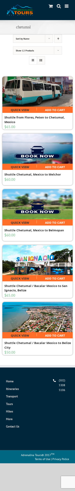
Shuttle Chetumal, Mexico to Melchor (32, 174)
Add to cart (55, 109)
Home (10, 381)
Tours (9, 404)
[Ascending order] (58, 39)
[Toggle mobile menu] (67, 6)
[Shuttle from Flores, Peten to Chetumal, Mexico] (37, 92)
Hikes (9, 411)
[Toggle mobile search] (59, 6)
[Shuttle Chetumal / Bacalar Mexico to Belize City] (37, 317)
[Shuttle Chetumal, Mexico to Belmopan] (37, 204)
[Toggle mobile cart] (51, 6)
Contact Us (12, 426)
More (9, 419)
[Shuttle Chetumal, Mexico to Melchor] (37, 149)
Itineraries (12, 389)
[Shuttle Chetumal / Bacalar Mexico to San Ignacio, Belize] (37, 260)
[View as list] (41, 60)
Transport (12, 396)
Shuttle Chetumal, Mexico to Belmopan (34, 230)
